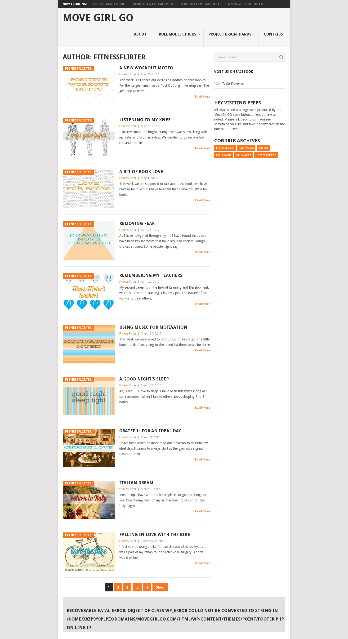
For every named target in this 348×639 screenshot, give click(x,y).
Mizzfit (263, 148)
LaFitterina (246, 148)
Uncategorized (265, 155)
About (140, 34)
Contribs (273, 34)
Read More (202, 96)
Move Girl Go (98, 18)
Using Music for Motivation (153, 327)
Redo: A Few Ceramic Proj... (154, 4)
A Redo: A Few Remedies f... (201, 4)
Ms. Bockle (224, 155)
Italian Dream (136, 482)
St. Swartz (243, 155)
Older (160, 587)
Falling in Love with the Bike (154, 534)
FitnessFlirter (127, 74)
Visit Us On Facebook (233, 71)
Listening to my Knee (145, 119)
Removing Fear (137, 223)
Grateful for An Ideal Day (150, 430)
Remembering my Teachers (150, 275)
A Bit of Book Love (141, 171)
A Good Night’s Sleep (144, 378)
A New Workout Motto (246, 4)
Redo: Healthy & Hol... (110, 4)
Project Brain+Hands (230, 34)
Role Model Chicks (177, 34)
